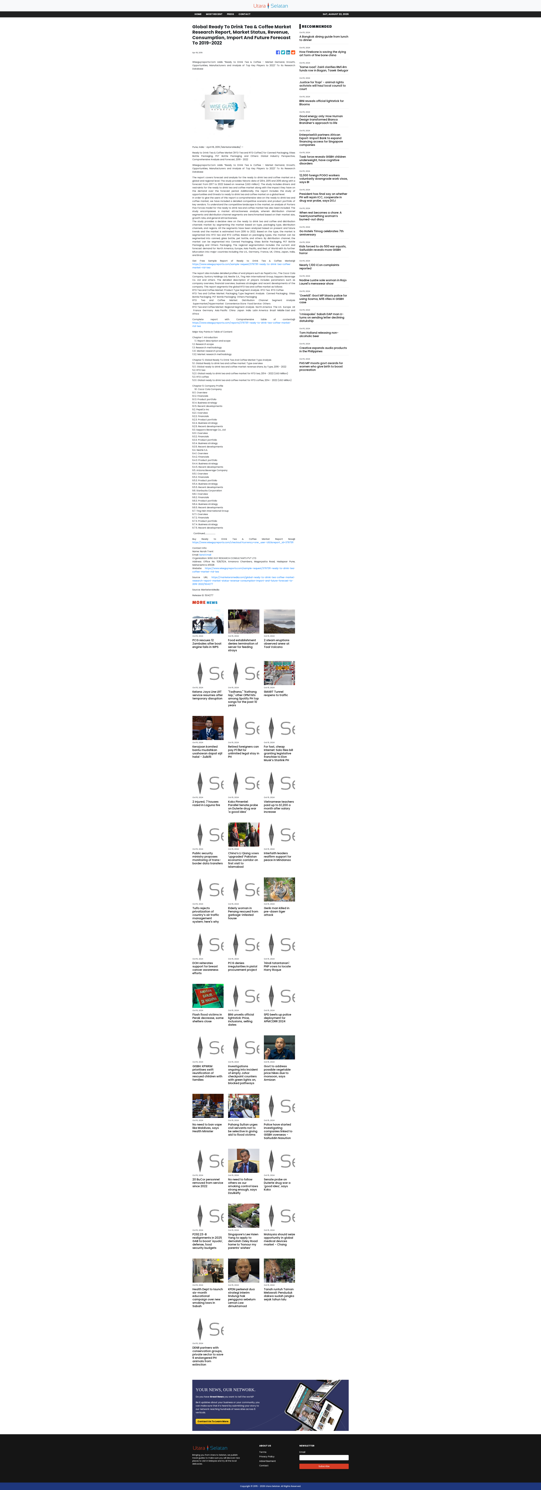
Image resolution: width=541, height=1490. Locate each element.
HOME (198, 14)
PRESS (230, 14)
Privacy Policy (266, 1456)
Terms (262, 1452)
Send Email (205, 554)
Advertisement (267, 1461)
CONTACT (244, 14)
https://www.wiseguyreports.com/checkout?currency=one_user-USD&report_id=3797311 (242, 542)
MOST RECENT (214, 14)
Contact (264, 1465)
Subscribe (324, 1466)
